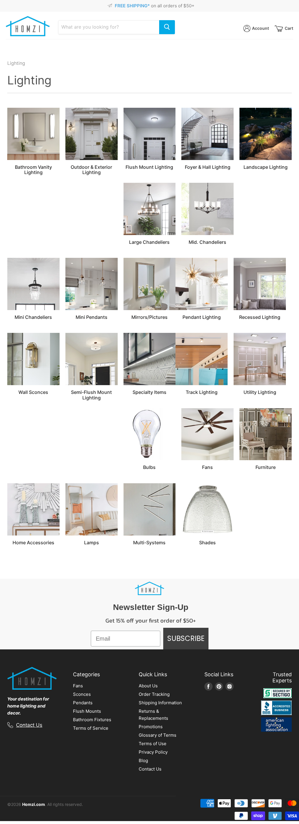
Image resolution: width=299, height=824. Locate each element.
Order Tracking (154, 694)
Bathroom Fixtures (92, 719)
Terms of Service (90, 728)
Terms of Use (152, 743)
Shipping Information (160, 702)
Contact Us (29, 725)
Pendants (83, 702)
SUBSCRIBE (185, 638)
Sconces (82, 694)
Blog (143, 760)
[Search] (167, 27)
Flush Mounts (87, 711)
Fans (78, 686)
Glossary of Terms (157, 735)
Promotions (151, 726)
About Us (148, 686)
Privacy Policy (153, 752)
